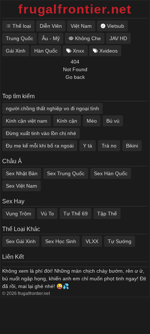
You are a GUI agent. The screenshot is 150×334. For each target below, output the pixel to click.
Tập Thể (107, 213)
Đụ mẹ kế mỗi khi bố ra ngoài (40, 146)
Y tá (87, 146)
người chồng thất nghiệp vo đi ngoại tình (52, 108)
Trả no (109, 146)
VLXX (92, 241)
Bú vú (112, 121)
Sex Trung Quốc (65, 173)
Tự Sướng (119, 241)
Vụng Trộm (18, 213)
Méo (92, 121)
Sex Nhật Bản (22, 173)
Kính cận (67, 121)
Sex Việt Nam (21, 186)
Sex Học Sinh (60, 241)
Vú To (47, 213)
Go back (75, 77)
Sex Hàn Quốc (110, 173)
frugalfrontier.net (75, 9)
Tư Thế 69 (75, 213)
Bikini (132, 146)
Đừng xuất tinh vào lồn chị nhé (41, 133)
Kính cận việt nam (26, 121)
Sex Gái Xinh (21, 241)
